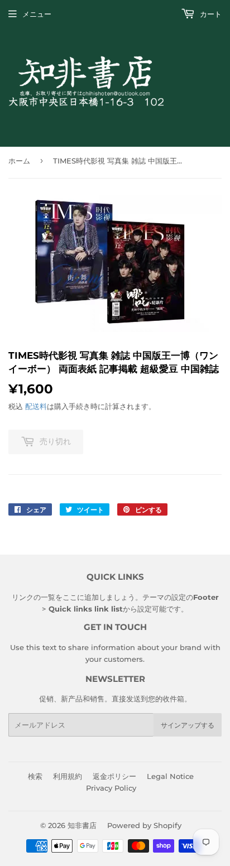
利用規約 (67, 776)
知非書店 (82, 825)
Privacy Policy (111, 787)
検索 (35, 776)
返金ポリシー (114, 776)
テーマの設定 (164, 597)
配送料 (36, 406)
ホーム (19, 160)
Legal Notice (170, 776)
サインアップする (187, 725)
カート (210, 13)
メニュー (36, 13)
